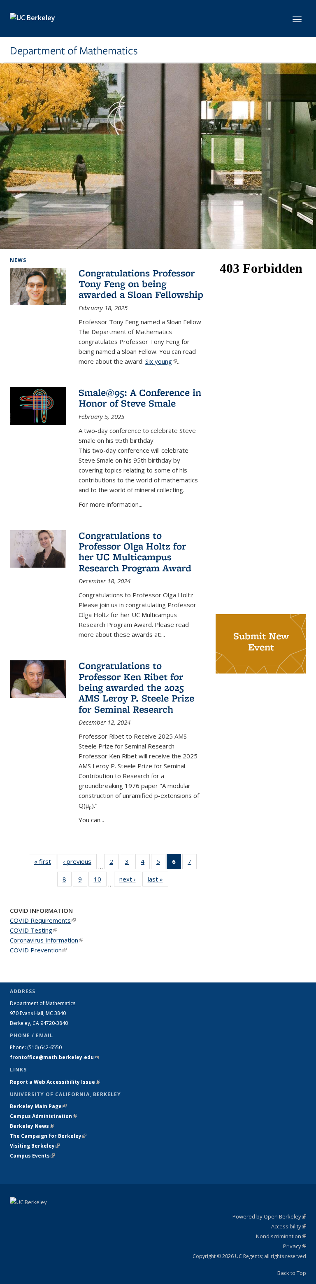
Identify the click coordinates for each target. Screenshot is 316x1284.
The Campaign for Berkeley (48, 1135)
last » (158, 879)
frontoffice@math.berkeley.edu (54, 1057)
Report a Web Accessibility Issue (55, 1081)
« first (45, 861)
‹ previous (80, 861)
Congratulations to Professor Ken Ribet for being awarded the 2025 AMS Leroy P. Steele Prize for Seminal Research (136, 687)
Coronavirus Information (46, 940)
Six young (161, 361)
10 (100, 881)
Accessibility (288, 1226)
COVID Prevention (38, 950)
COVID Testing (33, 930)
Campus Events (32, 1155)
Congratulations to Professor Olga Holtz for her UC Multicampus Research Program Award (135, 551)
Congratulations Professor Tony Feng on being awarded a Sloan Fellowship (141, 284)
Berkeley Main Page (38, 1106)
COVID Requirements (43, 920)
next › (130, 879)
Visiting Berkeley (35, 1145)
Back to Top (291, 1273)
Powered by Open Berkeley (269, 1216)
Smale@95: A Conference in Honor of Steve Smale (140, 397)
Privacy (294, 1246)
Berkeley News (32, 1126)
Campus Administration (43, 1116)
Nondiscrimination (281, 1236)
